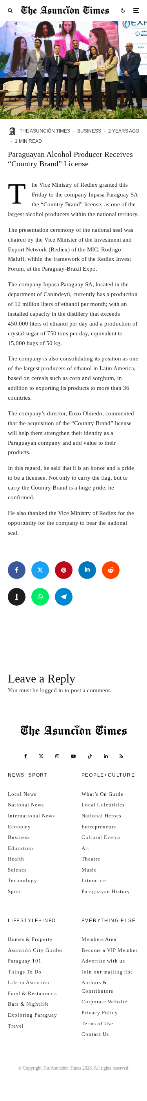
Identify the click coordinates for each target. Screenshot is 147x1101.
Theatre (91, 859)
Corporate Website (104, 1002)
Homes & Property (30, 939)
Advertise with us (103, 961)
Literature (94, 880)
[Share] (16, 570)
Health (16, 859)
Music (89, 870)
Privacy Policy (100, 1012)
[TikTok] (90, 756)
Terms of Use (97, 1023)
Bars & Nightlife (28, 1004)
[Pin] (64, 570)
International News (31, 816)
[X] (41, 756)
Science (17, 870)
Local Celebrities (103, 805)
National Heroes (102, 816)
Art (85, 848)
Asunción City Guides (35, 950)
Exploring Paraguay (32, 1015)
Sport (14, 891)
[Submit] (111, 570)
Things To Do (25, 972)
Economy (19, 827)
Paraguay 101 (25, 961)
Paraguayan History (106, 891)
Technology (22, 880)
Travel (16, 1026)
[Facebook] (25, 756)
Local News (22, 794)
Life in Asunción (28, 982)
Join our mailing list (107, 972)
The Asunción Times (45, 131)
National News (26, 805)
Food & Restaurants (32, 993)
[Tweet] (40, 570)
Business (89, 131)
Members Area (99, 939)
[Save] (16, 597)
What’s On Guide (102, 794)
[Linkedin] (106, 756)
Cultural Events (101, 837)
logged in (51, 690)
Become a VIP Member (110, 950)
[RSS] (121, 756)
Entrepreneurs (99, 827)
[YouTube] (73, 756)
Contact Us (95, 1034)
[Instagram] (57, 756)
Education (20, 848)
